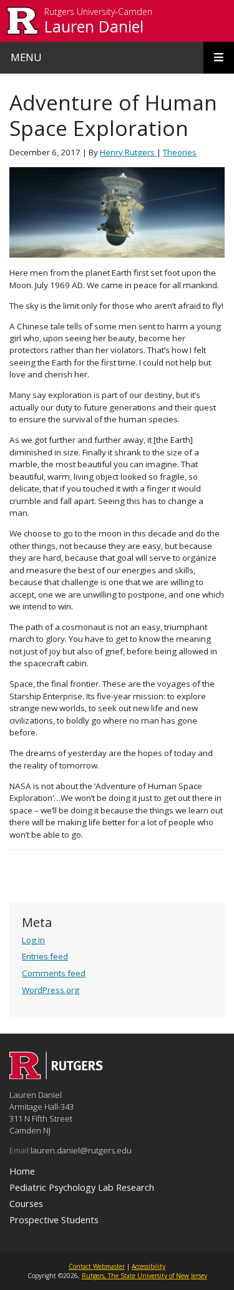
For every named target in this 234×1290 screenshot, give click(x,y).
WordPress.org (50, 990)
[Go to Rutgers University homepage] (23, 21)
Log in (33, 940)
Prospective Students (54, 1219)
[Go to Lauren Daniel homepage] (56, 1075)
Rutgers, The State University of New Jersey (144, 1275)
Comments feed (53, 973)
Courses (26, 1203)
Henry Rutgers (128, 152)
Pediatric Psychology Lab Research (81, 1187)
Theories (180, 152)
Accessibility (148, 1266)
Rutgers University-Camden (98, 12)
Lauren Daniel (94, 26)
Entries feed (45, 956)
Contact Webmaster (97, 1266)
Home (22, 1171)
